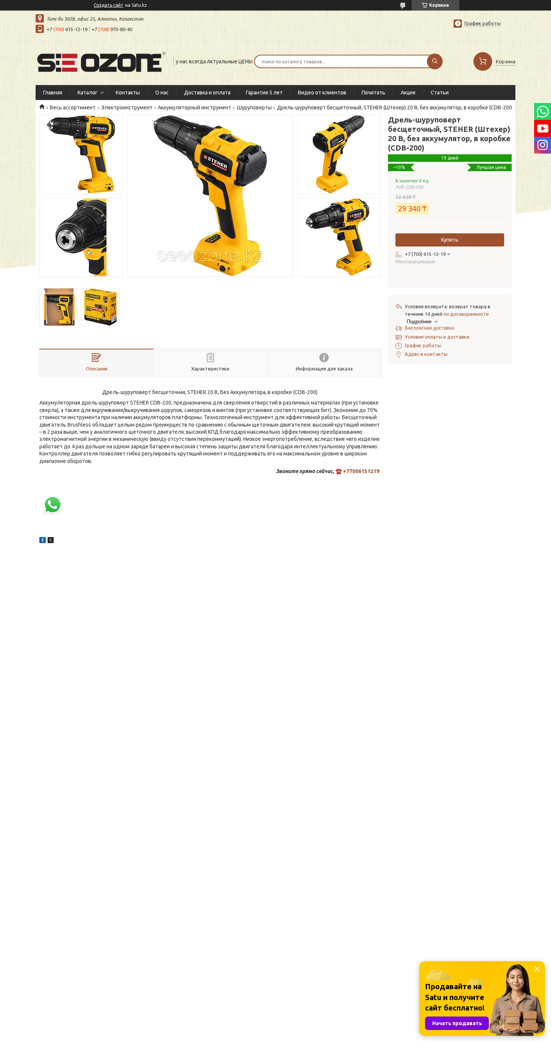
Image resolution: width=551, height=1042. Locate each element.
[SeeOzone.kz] (101, 60)
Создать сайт (108, 5)
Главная (52, 92)
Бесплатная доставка (429, 328)
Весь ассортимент (73, 107)
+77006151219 (361, 471)
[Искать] (435, 61)
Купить (449, 240)
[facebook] (42, 541)
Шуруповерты (254, 107)
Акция (408, 92)
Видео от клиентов (322, 92)
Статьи (440, 92)
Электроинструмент (127, 107)
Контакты (128, 92)
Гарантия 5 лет (264, 92)
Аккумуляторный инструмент (194, 107)
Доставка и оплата (207, 92)
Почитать (373, 92)
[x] (51, 541)
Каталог (87, 92)
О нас (162, 92)
